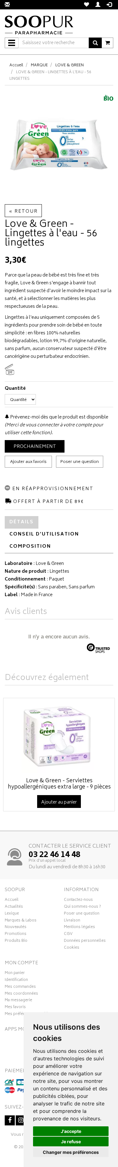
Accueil (16, 65)
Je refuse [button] (71, 1141)
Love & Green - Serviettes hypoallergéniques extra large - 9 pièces (59, 784)
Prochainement (35, 447)
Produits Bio (16, 941)
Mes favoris (15, 1008)
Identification (16, 980)
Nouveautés (15, 928)
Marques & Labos (21, 921)
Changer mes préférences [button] (71, 1152)
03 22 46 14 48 (54, 855)
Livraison (72, 921)
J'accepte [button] (71, 1131)
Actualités (14, 907)
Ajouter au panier (59, 802)
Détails (21, 522)
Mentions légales (79, 928)
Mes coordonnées (21, 994)
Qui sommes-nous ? (82, 907)
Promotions (15, 934)
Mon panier (15, 974)
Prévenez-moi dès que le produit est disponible (58, 417)
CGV (68, 934)
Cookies (71, 948)
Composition (30, 547)
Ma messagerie (18, 1001)
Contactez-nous (78, 900)
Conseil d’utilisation (44, 534)
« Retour (23, 212)
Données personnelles (85, 941)
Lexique (12, 914)
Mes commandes (20, 987)
